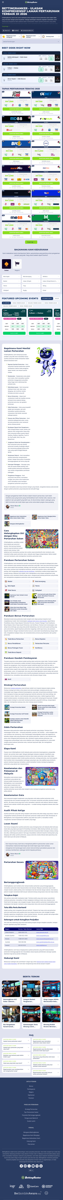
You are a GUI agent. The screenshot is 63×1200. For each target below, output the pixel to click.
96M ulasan (46, 210)
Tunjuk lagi (30, 242)
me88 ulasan (16, 235)
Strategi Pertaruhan (31, 1109)
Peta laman (31, 1144)
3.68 (43, 323)
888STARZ (7, 326)
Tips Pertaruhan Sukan (31, 1112)
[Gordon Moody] (47, 1186)
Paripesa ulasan (46, 186)
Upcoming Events (47, 298)
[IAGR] (12, 1186)
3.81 (43, 326)
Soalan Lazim (31, 1121)
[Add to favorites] (4, 56)
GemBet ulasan (16, 210)
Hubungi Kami (31, 1141)
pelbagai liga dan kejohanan (26, 571)
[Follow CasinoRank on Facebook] (21, 1166)
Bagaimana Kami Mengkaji (31, 1135)
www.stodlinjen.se (41, 945)
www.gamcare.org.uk (42, 932)
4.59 (22, 326)
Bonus (31, 1086)
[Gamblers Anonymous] (21, 1186)
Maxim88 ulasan (46, 235)
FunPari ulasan (46, 136)
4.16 (38, 326)
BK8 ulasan (16, 161)
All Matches (6, 303)
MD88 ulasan (16, 136)
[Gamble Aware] (27, 1193)
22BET (6, 323)
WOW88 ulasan (46, 161)
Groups (57, 298)
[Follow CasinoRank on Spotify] (37, 1166)
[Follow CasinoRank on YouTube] (33, 1166)
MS (30, 1170)
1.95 (48, 326)
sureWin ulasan (16, 186)
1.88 (48, 323)
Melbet (6, 329)
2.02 (13, 326)
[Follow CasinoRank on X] (29, 1166)
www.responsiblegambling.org (44, 938)
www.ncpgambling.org (42, 935)
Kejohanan (31, 1095)
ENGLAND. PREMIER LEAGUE (35, 303)
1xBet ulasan (46, 111)
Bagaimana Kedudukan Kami (31, 1138)
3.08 (17, 323)
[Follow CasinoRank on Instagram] (25, 1166)
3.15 (17, 326)
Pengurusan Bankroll (31, 1118)
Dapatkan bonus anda (16, 109)
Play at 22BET (14, 333)
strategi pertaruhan (16, 688)
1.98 (13, 323)
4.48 (22, 323)
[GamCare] (33, 1186)
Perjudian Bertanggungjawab (31, 1115)
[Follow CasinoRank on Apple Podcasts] (41, 1166)
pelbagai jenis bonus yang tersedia (37, 621)
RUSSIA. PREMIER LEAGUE (19, 303)
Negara (31, 1092)
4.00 (38, 323)
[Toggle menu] (3, 2)
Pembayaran (31, 1089)
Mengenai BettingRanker (31, 1132)
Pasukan (31, 1098)
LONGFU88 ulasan (16, 111)
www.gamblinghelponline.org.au (45, 942)
